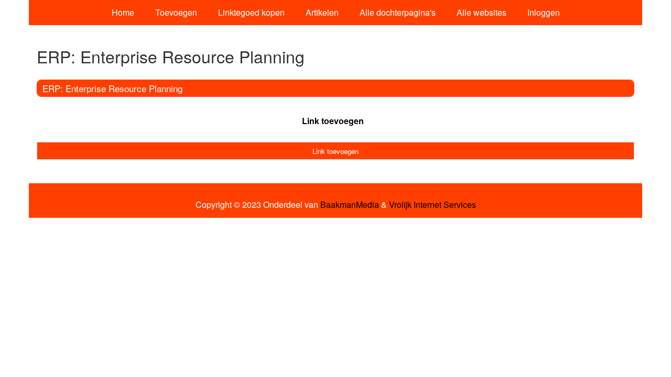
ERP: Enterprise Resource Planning (112, 88)
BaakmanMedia (349, 204)
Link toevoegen (333, 121)
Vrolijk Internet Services (432, 204)
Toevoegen (176, 12)
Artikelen (322, 12)
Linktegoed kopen (251, 12)
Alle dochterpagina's (398, 12)
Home (123, 12)
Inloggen (543, 12)
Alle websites (481, 12)
